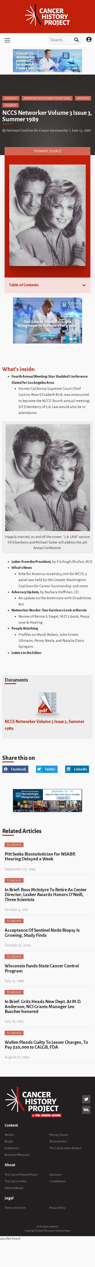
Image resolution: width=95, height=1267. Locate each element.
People (9, 1141)
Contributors (57, 1181)
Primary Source (47, 151)
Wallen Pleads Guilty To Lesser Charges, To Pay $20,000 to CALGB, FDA (46, 1045)
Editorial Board (14, 1188)
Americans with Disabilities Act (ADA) (47, 98)
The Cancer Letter (16, 1181)
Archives (83, 98)
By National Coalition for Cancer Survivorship (35, 130)
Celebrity (10, 105)
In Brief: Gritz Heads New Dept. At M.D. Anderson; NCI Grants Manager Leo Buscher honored (43, 1006)
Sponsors (55, 1174)
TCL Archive (14, 844)
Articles (9, 1135)
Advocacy (11, 98)
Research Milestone (17, 1155)
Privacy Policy (57, 1207)
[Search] (76, 40)
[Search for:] (47, 40)
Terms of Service (15, 1207)
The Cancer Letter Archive (65, 1148)
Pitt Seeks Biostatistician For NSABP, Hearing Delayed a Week (40, 856)
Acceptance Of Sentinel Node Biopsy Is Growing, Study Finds (42, 932)
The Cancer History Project (21, 1174)
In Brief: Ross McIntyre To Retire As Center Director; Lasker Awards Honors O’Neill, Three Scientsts (46, 894)
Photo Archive (58, 1141)
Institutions (12, 1148)
